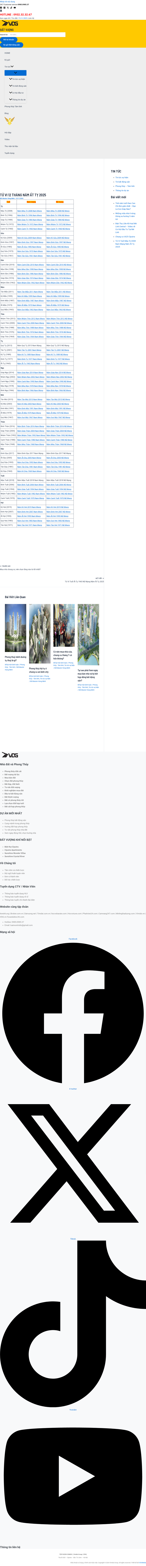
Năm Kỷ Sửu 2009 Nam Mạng (29, 238)
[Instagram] (4, 8)
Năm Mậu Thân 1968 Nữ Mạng (59, 444)
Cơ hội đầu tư (18, 93)
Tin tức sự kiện (18, 79)
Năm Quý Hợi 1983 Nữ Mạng (58, 521)
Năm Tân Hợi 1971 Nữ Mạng (58, 525)
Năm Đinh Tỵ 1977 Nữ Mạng (58, 359)
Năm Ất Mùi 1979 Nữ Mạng (58, 413)
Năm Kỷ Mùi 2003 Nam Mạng (29, 404)
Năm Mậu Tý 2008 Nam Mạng (29, 211)
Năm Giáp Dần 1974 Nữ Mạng (59, 278)
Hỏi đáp (8, 132)
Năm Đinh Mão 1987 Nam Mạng (30, 301)
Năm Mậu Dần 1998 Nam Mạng (30, 269)
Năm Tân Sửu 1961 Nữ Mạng (58, 256)
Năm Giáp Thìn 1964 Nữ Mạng (59, 337)
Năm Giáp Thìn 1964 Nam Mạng (30, 337)
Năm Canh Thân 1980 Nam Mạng (31, 440)
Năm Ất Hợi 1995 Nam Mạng (29, 516)
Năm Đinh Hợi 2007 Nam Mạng (30, 512)
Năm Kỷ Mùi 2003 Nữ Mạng (58, 404)
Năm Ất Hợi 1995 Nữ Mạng (57, 516)
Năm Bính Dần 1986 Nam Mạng (30, 274)
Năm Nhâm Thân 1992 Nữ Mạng (60, 435)
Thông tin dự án (19, 99)
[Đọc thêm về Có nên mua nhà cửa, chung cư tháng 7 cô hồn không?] (64, 646)
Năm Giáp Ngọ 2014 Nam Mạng (30, 372)
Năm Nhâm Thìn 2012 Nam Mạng (31, 319)
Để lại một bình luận (12, 665)
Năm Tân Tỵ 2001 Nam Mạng (29, 350)
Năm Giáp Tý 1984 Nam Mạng (29, 220)
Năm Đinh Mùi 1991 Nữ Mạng (59, 408)
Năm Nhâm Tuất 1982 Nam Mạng (31, 494)
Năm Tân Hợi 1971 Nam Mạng (29, 525)
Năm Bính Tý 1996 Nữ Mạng (58, 215)
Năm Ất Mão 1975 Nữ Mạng (58, 305)
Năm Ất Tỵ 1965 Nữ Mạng (57, 363)
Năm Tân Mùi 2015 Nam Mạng (29, 399)
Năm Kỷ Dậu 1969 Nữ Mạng (58, 471)
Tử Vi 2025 (23, 18)
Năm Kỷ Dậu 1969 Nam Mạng (29, 471)
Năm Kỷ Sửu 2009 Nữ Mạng (58, 238)
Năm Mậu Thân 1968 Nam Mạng (30, 444)
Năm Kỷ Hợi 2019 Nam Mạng (29, 507)
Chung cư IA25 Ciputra (125, 236)
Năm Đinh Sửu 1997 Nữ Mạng (59, 242)
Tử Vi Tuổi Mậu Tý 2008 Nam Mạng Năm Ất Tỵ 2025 (125, 244)
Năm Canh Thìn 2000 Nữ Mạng (59, 323)
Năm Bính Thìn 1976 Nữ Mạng (59, 332)
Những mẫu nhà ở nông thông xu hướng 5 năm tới (125, 216)
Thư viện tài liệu (11, 146)
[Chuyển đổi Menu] (15, 73)
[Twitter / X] (8, 8)
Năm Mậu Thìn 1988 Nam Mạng (30, 328)
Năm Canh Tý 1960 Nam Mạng (29, 229)
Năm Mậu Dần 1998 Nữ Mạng (59, 269)
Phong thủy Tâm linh (13, 106)
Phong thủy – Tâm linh (124, 186)
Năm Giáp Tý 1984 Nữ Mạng (58, 220)
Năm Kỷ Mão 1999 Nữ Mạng (58, 296)
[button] (8, 39)
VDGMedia (142, 1562)
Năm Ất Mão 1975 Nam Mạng (29, 305)
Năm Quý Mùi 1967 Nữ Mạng (58, 417)
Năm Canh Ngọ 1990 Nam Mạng (30, 381)
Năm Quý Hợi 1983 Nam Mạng (29, 521)
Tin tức (8, 67)
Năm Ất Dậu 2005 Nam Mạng (29, 458)
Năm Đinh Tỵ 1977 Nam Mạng (29, 359)
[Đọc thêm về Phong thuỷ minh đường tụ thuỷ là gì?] (15, 651)
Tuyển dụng (9, 153)
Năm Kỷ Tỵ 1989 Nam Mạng (28, 354)
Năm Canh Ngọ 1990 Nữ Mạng (59, 381)
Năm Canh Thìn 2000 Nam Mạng (30, 323)
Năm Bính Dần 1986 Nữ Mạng (59, 274)
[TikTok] (11, 8)
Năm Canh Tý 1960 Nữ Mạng (58, 229)
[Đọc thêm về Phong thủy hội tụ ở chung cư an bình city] (40, 663)
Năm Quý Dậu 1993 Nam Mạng (30, 462)
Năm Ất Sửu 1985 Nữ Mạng (58, 247)
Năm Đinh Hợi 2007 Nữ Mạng (58, 512)
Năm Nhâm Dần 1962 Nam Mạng (30, 283)
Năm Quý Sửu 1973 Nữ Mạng (58, 251)
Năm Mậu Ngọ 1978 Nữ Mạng (59, 386)
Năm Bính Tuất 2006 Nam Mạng (30, 485)
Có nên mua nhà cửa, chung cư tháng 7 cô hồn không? (62, 655)
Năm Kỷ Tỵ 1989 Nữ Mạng (57, 354)
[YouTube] (15, 8)
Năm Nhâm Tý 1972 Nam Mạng (30, 224)
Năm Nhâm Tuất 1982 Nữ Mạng (59, 494)
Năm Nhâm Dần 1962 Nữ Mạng (59, 283)
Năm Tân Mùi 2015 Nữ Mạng (58, 399)
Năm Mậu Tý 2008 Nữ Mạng (58, 211)
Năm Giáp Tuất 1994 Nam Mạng (30, 489)
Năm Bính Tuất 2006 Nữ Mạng (59, 485)
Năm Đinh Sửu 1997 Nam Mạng (30, 242)
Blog (7, 113)
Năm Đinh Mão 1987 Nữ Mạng (59, 301)
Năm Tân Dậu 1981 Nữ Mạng (58, 467)
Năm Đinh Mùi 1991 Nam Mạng (30, 408)
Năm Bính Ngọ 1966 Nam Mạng (30, 390)
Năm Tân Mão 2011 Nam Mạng (30, 292)
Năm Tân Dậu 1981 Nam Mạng (30, 467)
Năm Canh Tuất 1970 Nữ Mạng (59, 498)
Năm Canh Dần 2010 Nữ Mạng (59, 265)
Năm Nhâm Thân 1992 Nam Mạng (31, 435)
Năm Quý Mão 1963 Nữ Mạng (59, 310)
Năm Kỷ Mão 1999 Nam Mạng (29, 296)
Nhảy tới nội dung (7, 1)
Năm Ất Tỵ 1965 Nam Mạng (28, 363)
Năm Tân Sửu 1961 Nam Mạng (30, 256)
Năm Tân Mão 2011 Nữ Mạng (59, 292)
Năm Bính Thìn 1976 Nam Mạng (30, 332)
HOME (7, 53)
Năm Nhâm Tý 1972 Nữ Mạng (59, 224)
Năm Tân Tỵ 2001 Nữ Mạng (58, 350)
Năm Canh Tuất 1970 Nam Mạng (30, 498)
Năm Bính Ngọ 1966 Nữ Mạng (59, 390)
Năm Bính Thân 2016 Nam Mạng (30, 426)
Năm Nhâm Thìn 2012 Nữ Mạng (59, 319)
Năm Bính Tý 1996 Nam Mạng (29, 215)
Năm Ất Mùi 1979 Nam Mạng (29, 413)
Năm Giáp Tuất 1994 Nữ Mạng (59, 489)
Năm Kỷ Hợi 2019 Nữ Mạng (58, 507)
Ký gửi (7, 60)
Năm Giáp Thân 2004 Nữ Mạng (59, 431)
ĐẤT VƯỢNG (7, 29)
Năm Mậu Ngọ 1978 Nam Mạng (30, 386)
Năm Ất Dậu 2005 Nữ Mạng (58, 458)
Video (7, 139)
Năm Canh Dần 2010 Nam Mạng (30, 265)
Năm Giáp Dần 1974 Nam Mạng (30, 278)
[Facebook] (1, 8)
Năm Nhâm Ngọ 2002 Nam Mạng (30, 377)
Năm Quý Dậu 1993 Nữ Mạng (58, 462)
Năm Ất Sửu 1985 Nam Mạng (29, 247)
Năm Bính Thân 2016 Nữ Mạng (59, 426)
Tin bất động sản (19, 86)
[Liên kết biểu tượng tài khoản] (1, 10)
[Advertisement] (52, 175)
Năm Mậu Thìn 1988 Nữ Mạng (59, 328)
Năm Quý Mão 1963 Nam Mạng (30, 310)
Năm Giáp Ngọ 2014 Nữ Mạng (59, 372)
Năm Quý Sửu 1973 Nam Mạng (30, 251)
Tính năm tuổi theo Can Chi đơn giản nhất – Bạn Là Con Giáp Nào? (125, 206)
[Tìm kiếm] (64, 34)
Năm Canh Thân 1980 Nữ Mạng (59, 440)
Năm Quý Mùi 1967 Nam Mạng (29, 417)
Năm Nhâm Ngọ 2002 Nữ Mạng (59, 377)
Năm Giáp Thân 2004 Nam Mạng (30, 431)
